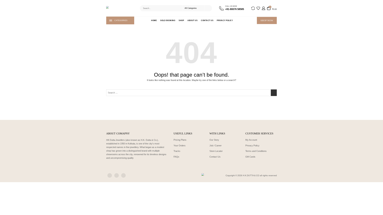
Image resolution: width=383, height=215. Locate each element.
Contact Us (207, 20)
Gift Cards (250, 156)
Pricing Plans (180, 140)
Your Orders (180, 145)
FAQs (176, 156)
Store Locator (216, 151)
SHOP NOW (266, 20)
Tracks (177, 151)
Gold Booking (167, 20)
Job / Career (215, 145)
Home (154, 20)
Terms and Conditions (256, 151)
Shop (181, 20)
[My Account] (263, 8)
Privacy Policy (225, 20)
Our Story (214, 140)
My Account (251, 140)
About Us (192, 20)
